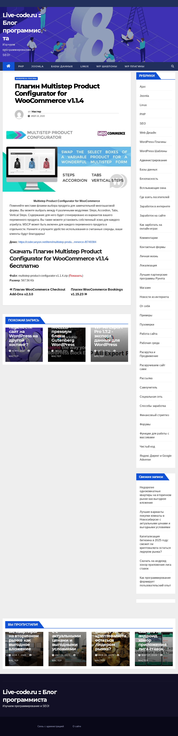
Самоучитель (148, 387)
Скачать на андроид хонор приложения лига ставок (155, 564)
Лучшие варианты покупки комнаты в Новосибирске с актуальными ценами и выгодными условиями (155, 519)
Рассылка (146, 378)
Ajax (142, 86)
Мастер (36, 111)
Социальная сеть (151, 396)
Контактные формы (152, 247)
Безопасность (149, 178)
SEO (143, 123)
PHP (21, 66)
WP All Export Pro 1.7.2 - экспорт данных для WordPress (108, 336)
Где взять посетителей (154, 197)
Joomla (37, 66)
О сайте (77, 726)
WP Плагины (134, 66)
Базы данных (62, 66)
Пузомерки (147, 324)
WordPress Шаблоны (153, 151)
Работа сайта (148, 333)
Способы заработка (153, 405)
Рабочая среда (150, 342)
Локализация (148, 265)
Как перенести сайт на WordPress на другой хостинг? (23, 333)
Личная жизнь (149, 256)
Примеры (146, 315)
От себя (145, 306)
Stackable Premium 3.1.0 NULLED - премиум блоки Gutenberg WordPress (65, 331)
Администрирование (153, 160)
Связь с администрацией (51, 726)
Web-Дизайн (148, 132)
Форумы (145, 424)
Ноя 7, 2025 (19, 655)
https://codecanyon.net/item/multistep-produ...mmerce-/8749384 (57, 242)
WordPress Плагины (26, 78)
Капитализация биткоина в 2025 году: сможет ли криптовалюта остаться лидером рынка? (110, 633)
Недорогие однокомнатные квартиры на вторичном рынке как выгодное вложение (155, 495)
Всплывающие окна (153, 187)
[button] (172, 66)
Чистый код (147, 446)
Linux (84, 66)
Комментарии (149, 237)
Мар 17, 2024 (149, 655)
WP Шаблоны (106, 66)
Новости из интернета (154, 296)
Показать (75, 275)
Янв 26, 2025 (106, 655)
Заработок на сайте (153, 215)
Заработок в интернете (155, 206)
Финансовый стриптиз (154, 415)
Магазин (145, 287)
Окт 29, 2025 (62, 655)
